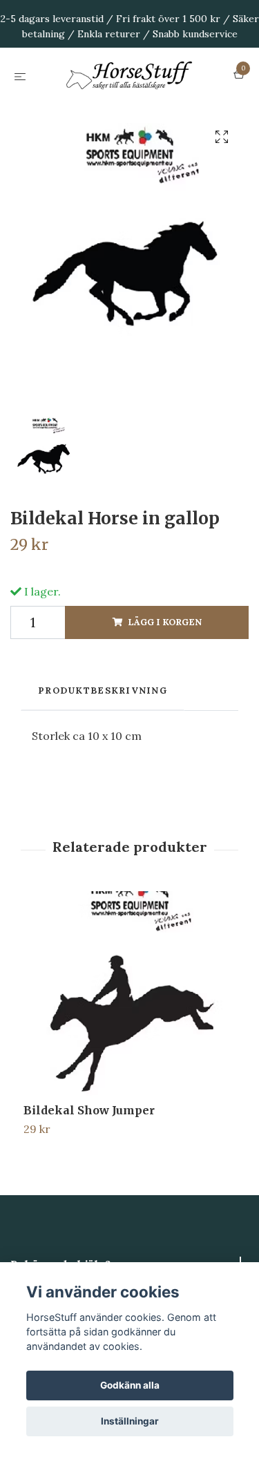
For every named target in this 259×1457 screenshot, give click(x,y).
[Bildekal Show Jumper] (129, 1066)
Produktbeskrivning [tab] (102, 759)
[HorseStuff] (129, 109)
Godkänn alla (130, 1385)
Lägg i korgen (165, 690)
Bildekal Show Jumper (89, 1178)
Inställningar (130, 1421)
